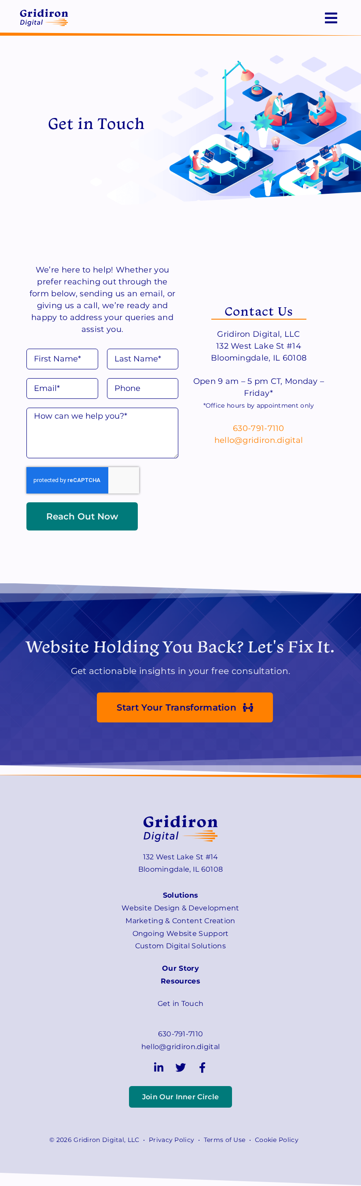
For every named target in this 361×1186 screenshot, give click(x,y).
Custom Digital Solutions (180, 946)
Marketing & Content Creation (180, 921)
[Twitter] (180, 1067)
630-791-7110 (258, 428)
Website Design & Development (180, 908)
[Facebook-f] (202, 1067)
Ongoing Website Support (181, 933)
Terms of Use (225, 1140)
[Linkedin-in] (159, 1067)
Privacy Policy (171, 1140)
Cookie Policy (276, 1140)
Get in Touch (181, 1003)
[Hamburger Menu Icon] (331, 18)
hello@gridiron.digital (258, 440)
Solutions (181, 895)
